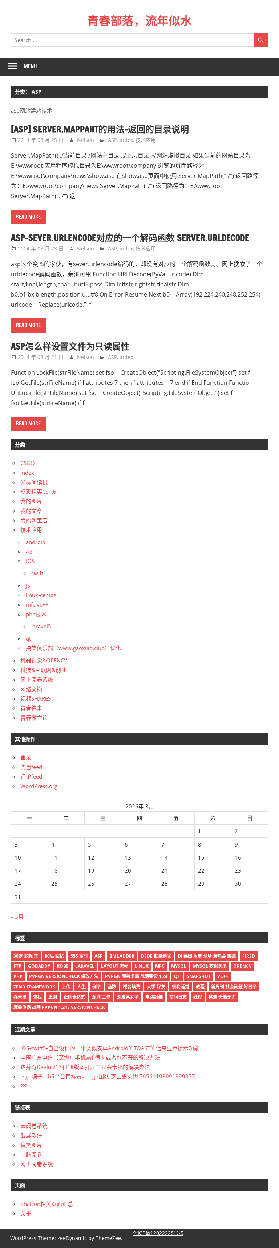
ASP (112, 139)
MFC (160, 966)
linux (142, 966)
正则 (52, 997)
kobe (63, 966)
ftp (17, 966)
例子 (96, 987)
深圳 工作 (101, 997)
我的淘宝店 (34, 520)
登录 (25, 757)
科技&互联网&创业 (43, 669)
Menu (30, 66)
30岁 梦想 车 (25, 956)
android (35, 542)
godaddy (39, 966)
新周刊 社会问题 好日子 (234, 987)
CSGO (27, 462)
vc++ (222, 976)
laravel (84, 966)
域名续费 (131, 987)
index (126, 139)
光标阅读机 (34, 482)
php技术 (36, 614)
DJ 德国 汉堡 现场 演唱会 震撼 (207, 956)
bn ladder (121, 956)
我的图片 (31, 501)
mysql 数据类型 (210, 966)
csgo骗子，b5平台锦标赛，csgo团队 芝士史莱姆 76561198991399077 (107, 1076)
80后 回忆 (54, 956)
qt (28, 638)
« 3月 (17, 916)
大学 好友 (156, 987)
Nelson (85, 139)
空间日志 (178, 997)
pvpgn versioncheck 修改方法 (63, 976)
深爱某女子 (128, 997)
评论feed (31, 776)
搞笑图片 (31, 1145)
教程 (200, 987)
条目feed (31, 767)
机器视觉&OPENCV (43, 660)
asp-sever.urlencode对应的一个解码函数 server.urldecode (130, 238)
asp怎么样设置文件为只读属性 (70, 346)
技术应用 (146, 139)
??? (23, 1086)
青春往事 (31, 707)
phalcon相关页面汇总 (46, 1203)
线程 (197, 997)
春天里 (20, 997)
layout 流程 (114, 966)
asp (98, 956)
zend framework (34, 987)
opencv (242, 966)
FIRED (248, 956)
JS (28, 585)
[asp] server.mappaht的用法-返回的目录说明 (100, 129)
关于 (25, 1213)
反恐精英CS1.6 (38, 491)
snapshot (199, 976)
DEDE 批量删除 (156, 956)
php (18, 976)
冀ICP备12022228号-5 (158, 1232)
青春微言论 (34, 717)
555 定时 (79, 956)
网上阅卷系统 (36, 679)
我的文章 (31, 510)
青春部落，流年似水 (139, 20)
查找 (37, 997)
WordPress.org (38, 786)
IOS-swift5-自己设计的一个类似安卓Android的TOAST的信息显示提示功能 (109, 1048)
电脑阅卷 (31, 1154)
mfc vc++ (37, 604)
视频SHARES (35, 698)
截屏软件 (31, 1135)
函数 (112, 987)
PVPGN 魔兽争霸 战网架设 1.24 (136, 976)
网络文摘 (31, 689)
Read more (28, 216)
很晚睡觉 (180, 987)
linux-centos (41, 595)
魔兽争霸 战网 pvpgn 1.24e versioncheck (59, 1007)
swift (37, 573)
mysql (178, 966)
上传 (66, 987)
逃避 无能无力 (222, 997)
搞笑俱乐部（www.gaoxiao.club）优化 (73, 648)
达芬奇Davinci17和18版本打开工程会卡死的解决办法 (85, 1066)
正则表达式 (74, 997)
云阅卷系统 (34, 1125)
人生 (81, 987)
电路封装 (154, 997)
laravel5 (41, 626)
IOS (30, 560)
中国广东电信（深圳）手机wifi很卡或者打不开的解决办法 (90, 1057)
